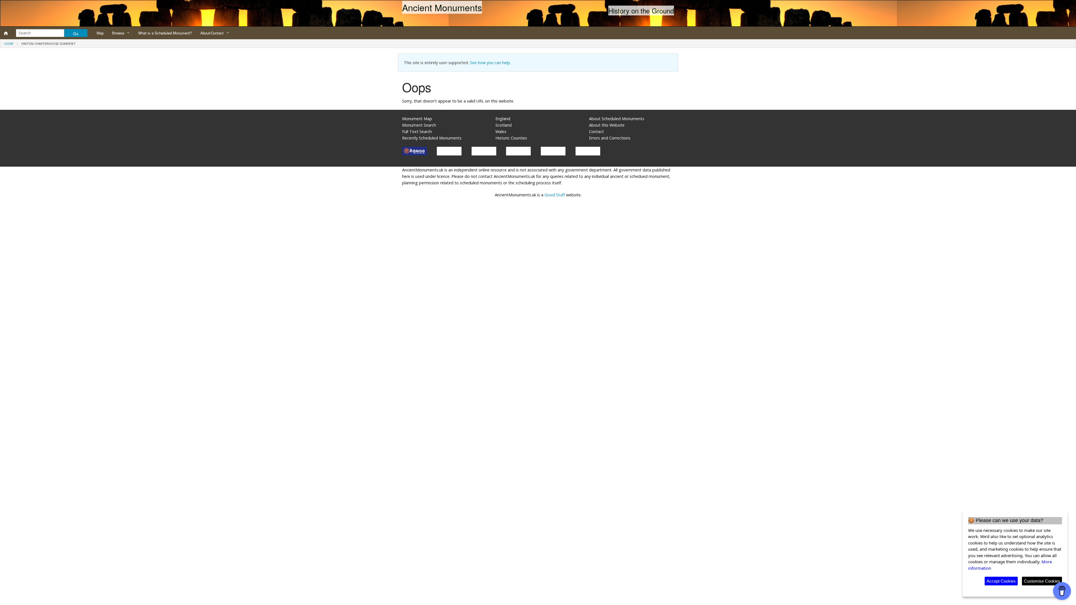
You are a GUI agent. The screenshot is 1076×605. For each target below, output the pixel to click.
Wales (500, 131)
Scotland (503, 125)
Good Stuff (554, 194)
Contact (596, 131)
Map (100, 33)
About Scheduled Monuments (616, 118)
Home (8, 43)
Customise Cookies (1042, 581)
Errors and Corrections (609, 138)
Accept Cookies (1001, 581)
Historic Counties (511, 138)
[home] (6, 33)
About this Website (607, 125)
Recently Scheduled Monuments (432, 138)
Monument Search (419, 125)
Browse (118, 33)
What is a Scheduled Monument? (165, 33)
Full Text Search (417, 131)
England (502, 118)
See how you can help (490, 62)
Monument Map (417, 118)
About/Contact (212, 33)
